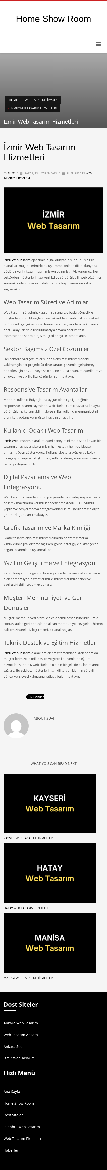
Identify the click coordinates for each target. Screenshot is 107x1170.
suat (11, 173)
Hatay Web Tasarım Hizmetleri (27, 908)
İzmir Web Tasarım (17, 260)
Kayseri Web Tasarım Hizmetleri (28, 838)
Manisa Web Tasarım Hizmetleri (28, 978)
